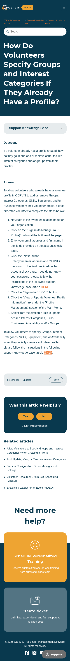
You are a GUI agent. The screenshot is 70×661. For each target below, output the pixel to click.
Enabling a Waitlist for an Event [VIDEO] (30, 487)
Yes (25, 416)
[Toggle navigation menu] (64, 8)
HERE (45, 287)
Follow (56, 380)
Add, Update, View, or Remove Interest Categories (36, 459)
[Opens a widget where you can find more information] (54, 654)
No (44, 416)
